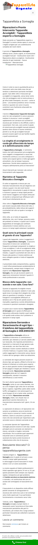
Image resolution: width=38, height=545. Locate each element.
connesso (14, 524)
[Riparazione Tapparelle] (19, 6)
